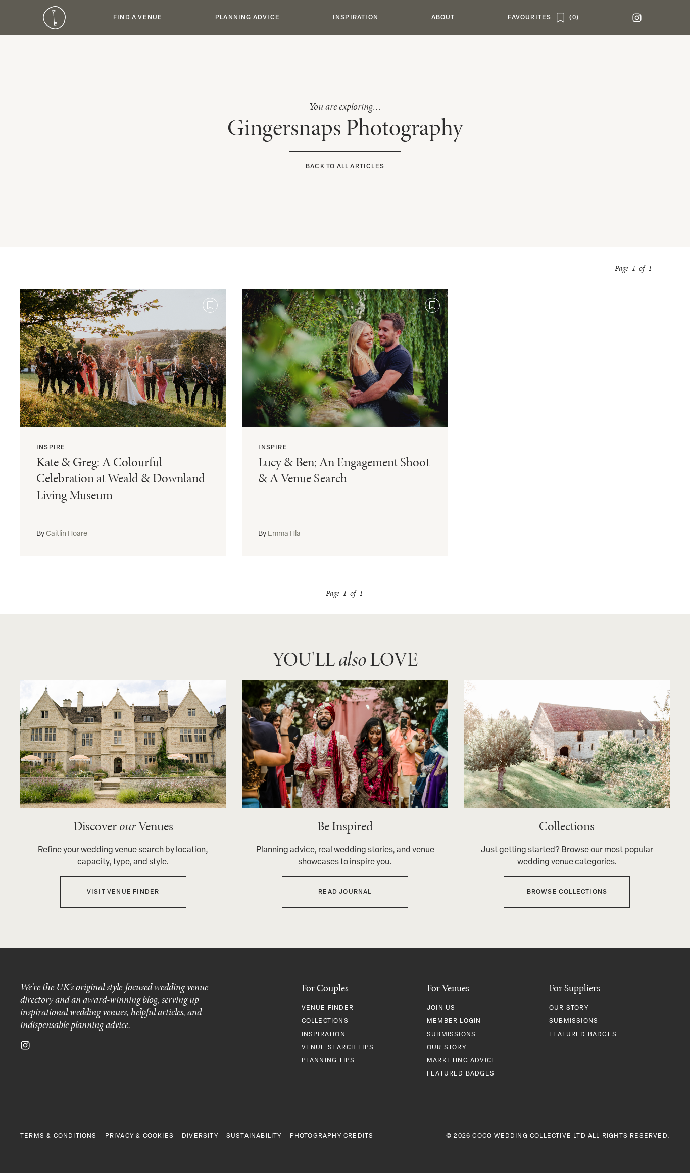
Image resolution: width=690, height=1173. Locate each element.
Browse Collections (567, 892)
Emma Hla (284, 534)
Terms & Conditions (58, 1136)
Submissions (451, 1035)
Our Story (446, 1048)
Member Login (454, 1021)
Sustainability (254, 1136)
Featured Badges (461, 1074)
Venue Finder (328, 1008)
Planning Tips (328, 1061)
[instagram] (636, 17)
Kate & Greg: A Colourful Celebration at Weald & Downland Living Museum (120, 478)
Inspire (50, 448)
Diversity (200, 1136)
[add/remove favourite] (210, 305)
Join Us (441, 1008)
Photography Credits (332, 1136)
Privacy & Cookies (139, 1136)
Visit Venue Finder (123, 892)
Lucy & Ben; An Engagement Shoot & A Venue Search (343, 470)
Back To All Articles (345, 167)
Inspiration (324, 1035)
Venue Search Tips (338, 1048)
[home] (54, 17)
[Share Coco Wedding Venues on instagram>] (25, 1045)
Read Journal (344, 892)
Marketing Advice (461, 1061)
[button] (138, 17)
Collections (325, 1021)
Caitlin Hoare (66, 534)
